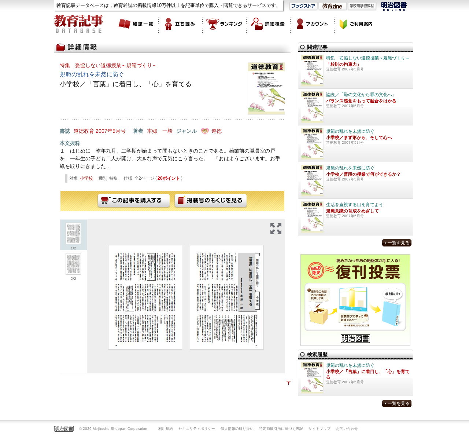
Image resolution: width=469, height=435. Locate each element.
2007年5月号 (111, 131)
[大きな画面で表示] (275, 228)
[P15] (145, 297)
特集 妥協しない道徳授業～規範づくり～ (108, 65)
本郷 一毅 (160, 131)
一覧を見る (399, 242)
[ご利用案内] (356, 24)
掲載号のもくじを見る (210, 201)
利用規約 (165, 429)
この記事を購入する (133, 201)
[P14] (227, 297)
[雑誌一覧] (137, 24)
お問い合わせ (347, 429)
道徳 (216, 131)
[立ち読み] (181, 24)
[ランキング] (225, 24)
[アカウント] (313, 24)
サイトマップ (319, 429)
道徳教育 (84, 131)
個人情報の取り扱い (237, 429)
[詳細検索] (269, 24)
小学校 (86, 178)
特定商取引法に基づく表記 (281, 429)
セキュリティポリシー (196, 429)
